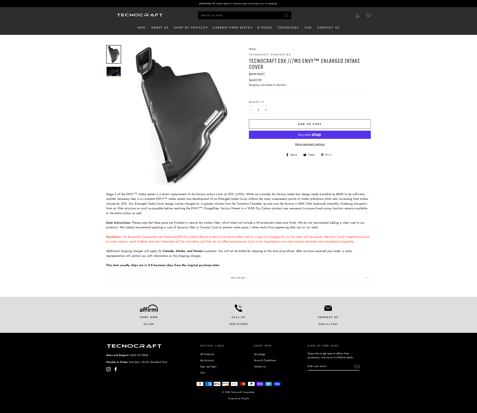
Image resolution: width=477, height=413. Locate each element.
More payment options (310, 144)
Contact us (328, 28)
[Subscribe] (357, 366)
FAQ (308, 28)
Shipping (254, 85)
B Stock (265, 28)
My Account (207, 360)
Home (252, 49)
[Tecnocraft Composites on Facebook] (115, 369)
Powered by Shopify (238, 398)
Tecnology (288, 28)
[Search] (286, 15)
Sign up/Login (208, 366)
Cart (202, 372)
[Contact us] (328, 308)
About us (159, 28)
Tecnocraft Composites (270, 54)
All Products (207, 354)
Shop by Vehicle (189, 28)
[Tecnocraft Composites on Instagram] (108, 369)
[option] (238, 3)
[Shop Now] (149, 308)
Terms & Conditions (265, 360)
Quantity (257, 102)
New (142, 28)
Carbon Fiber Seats (231, 28)
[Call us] (238, 308)
